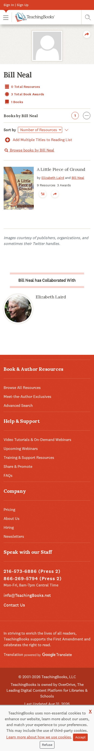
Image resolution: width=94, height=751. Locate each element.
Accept (80, 737)
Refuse (47, 745)
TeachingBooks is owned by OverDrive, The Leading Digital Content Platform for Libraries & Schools (47, 690)
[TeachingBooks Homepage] (33, 17)
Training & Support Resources (29, 457)
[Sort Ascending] (66, 130)
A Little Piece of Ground (61, 169)
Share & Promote (18, 466)
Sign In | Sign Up (16, 5)
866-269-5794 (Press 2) (33, 578)
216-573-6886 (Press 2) (32, 571)
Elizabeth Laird (52, 177)
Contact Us (14, 605)
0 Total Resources (25, 86)
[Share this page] (86, 34)
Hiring (9, 527)
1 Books (16, 102)
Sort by (10, 129)
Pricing (9, 509)
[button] (5, 17)
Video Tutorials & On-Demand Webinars (37, 439)
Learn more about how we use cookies (38, 737)
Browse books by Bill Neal (31, 150)
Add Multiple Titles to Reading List (42, 139)
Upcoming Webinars (21, 448)
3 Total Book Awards (27, 94)
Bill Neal (78, 177)
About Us (12, 518)
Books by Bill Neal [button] (40, 115)
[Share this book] (55, 193)
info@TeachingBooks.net (27, 595)
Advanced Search (18, 405)
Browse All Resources (22, 387)
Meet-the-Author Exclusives (27, 396)
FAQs (8, 475)
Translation (14, 654)
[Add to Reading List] (42, 193)
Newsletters (14, 536)
